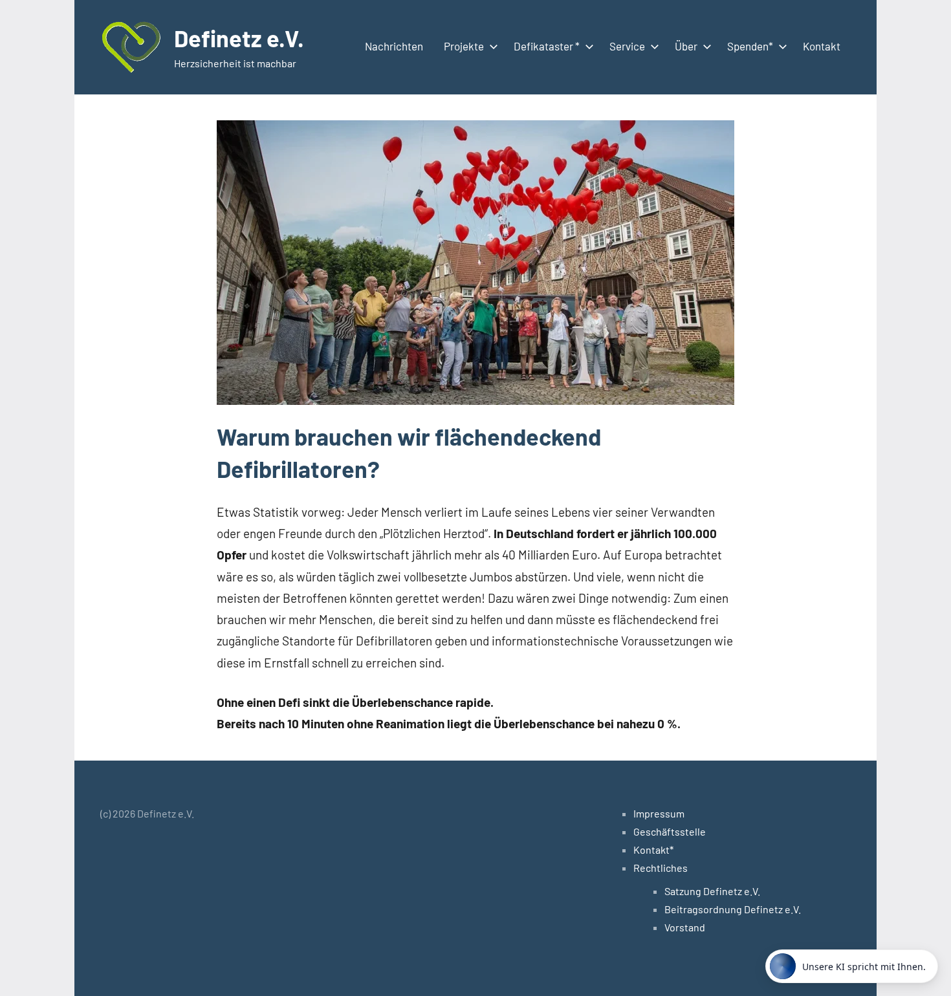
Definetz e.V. (239, 38)
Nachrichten (394, 45)
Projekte (464, 45)
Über (686, 45)
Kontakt (821, 45)
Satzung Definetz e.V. (712, 891)
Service (627, 45)
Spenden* (750, 45)
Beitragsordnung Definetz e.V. (732, 909)
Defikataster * (547, 45)
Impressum (658, 813)
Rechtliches (660, 867)
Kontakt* (653, 849)
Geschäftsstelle (669, 831)
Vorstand (684, 927)
